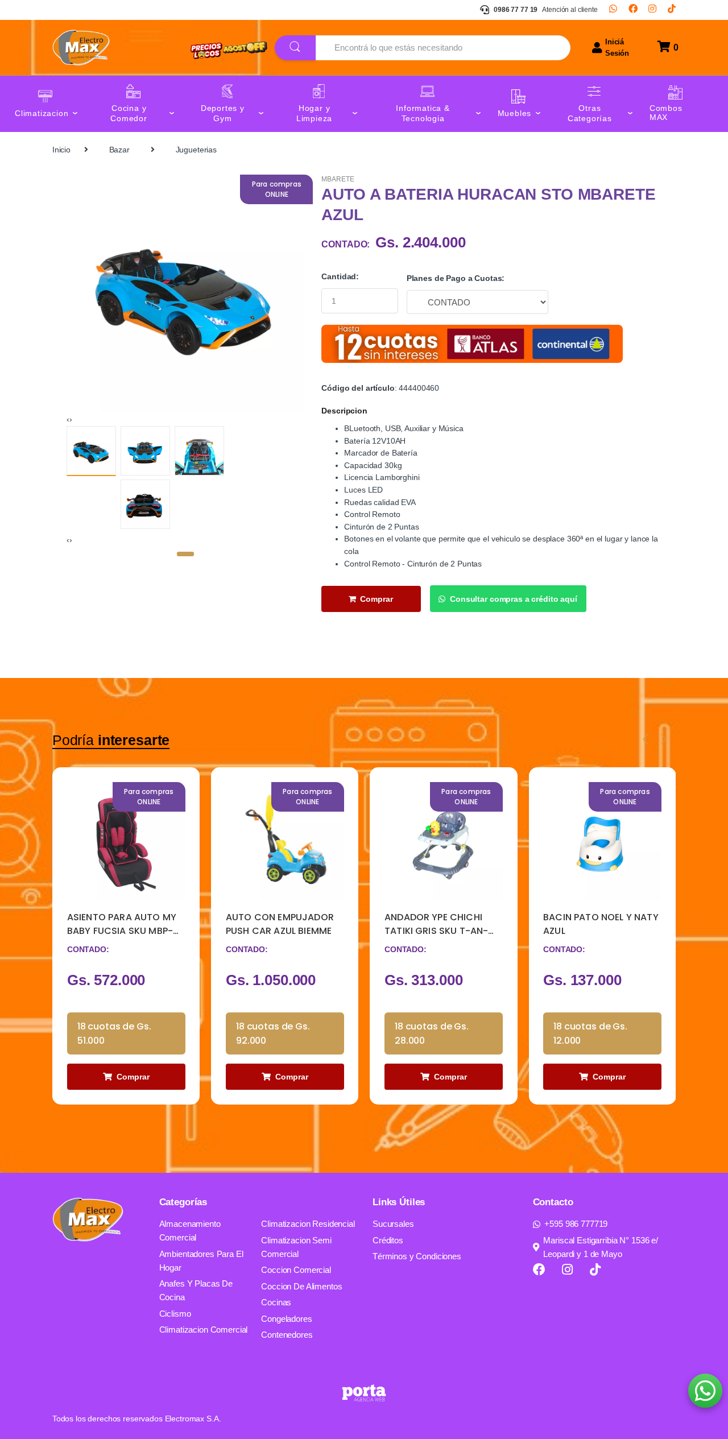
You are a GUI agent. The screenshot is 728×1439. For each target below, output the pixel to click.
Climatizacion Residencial (308, 1224)
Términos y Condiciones (417, 1256)
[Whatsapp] (613, 9)
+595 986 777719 (575, 1224)
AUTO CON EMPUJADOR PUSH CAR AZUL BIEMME (121, 924)
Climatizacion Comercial (203, 1329)
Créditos (388, 1240)
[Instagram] (652, 9)
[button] (185, 554)
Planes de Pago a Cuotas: (456, 278)
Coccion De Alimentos (301, 1286)
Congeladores (286, 1319)
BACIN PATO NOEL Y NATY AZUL (442, 924)
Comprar (376, 598)
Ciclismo (175, 1313)
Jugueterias (196, 149)
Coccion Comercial (296, 1270)
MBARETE (337, 179)
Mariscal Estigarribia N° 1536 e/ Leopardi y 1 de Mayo (600, 1247)
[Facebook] (633, 9)
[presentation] (68, 419)
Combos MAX (666, 113)
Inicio (61, 149)
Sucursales (393, 1224)
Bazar (119, 149)
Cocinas (276, 1302)
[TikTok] (672, 9)
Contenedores (286, 1334)
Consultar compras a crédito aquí (513, 598)
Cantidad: (340, 276)
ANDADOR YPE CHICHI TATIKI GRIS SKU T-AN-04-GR (277, 924)
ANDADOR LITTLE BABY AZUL (593, 924)
